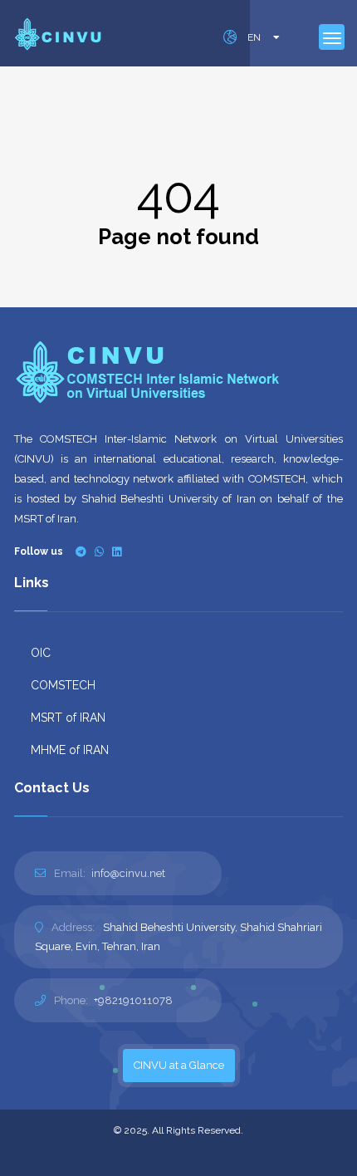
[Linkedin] (116, 552)
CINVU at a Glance (179, 1065)
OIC (41, 652)
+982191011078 (133, 1000)
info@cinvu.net (128, 873)
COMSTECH (63, 685)
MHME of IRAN (70, 750)
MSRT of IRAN (68, 717)
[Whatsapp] (99, 552)
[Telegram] (81, 552)
